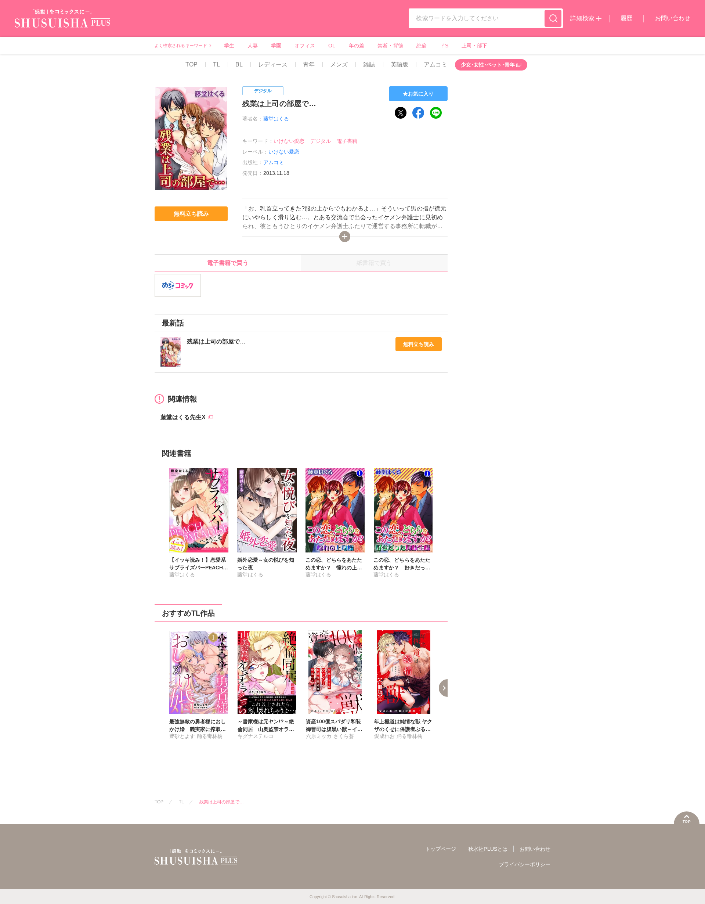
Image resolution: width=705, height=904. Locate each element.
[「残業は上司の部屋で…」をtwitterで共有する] (400, 113)
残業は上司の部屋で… (221, 801)
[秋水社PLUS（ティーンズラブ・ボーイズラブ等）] (62, 23)
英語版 (399, 64)
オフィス (304, 45)
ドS (444, 45)
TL (216, 64)
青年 (309, 64)
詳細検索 (582, 18)
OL (331, 45)
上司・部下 (474, 45)
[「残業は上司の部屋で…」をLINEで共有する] (436, 113)
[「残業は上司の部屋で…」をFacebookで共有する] (418, 113)
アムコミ (435, 64)
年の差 (356, 45)
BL (239, 64)
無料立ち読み (418, 344)
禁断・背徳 (390, 45)
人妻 (252, 45)
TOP (191, 64)
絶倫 (421, 45)
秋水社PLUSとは (487, 849)
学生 (229, 45)
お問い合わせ (672, 18)
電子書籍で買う (227, 263)
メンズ (339, 64)
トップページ (440, 849)
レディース (273, 64)
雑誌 (369, 64)
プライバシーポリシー (524, 864)
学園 (276, 45)
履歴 (626, 18)
